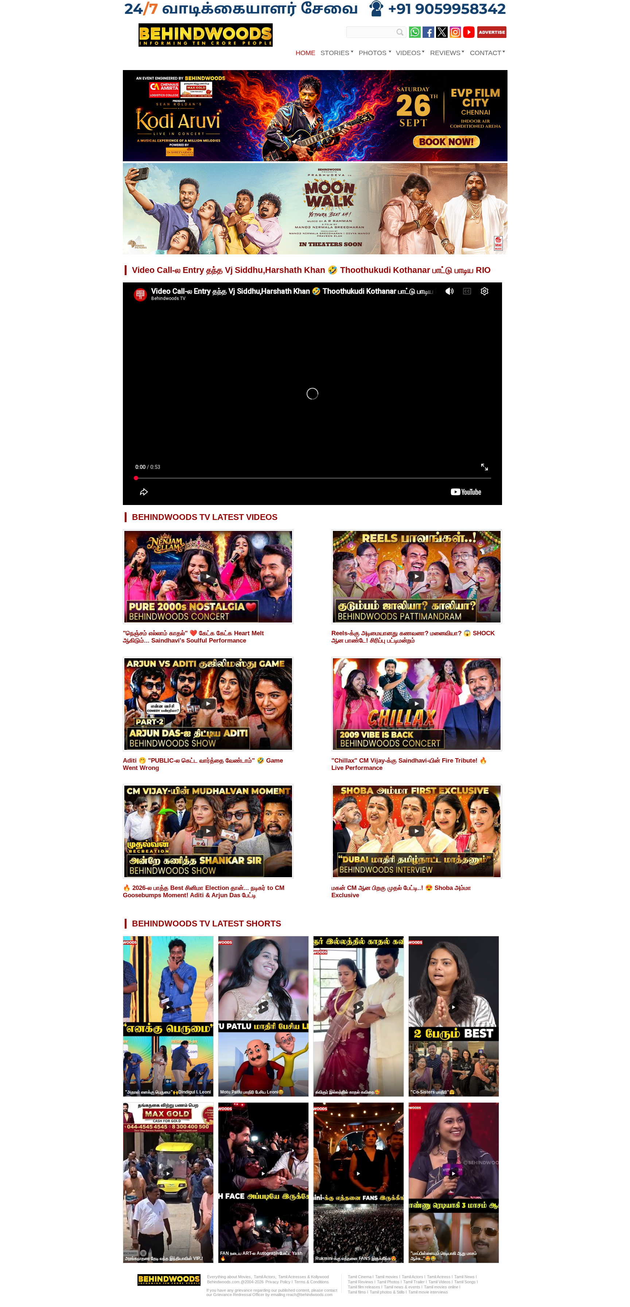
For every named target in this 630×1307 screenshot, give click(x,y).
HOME (305, 53)
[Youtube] (469, 32)
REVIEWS (445, 53)
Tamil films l (358, 1292)
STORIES (334, 53)
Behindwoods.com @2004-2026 (235, 1282)
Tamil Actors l (413, 1277)
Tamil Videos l (440, 1282)
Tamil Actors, (265, 1277)
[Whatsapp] (415, 32)
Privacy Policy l (278, 1282)
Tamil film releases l (365, 1287)
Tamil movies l (387, 1277)
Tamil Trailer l (415, 1282)
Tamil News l (465, 1277)
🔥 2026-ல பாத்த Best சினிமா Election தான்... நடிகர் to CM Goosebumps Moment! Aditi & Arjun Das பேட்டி (203, 891)
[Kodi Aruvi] (315, 159)
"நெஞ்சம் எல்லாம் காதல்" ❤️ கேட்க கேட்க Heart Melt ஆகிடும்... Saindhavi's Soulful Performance (193, 637)
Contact (485, 53)
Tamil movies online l (442, 1287)
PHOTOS (372, 53)
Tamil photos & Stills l (388, 1292)
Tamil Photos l (389, 1282)
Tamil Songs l (466, 1282)
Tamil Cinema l (360, 1277)
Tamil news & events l (403, 1287)
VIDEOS (408, 53)
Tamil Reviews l (361, 1282)
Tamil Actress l (439, 1277)
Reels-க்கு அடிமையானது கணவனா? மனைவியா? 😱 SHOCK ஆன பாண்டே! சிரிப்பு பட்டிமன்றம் (413, 637)
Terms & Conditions (311, 1282)
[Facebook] (428, 32)
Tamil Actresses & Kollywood (303, 1277)
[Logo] (206, 44)
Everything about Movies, (229, 1277)
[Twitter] (442, 32)
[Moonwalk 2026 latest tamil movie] (315, 252)
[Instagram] (455, 32)
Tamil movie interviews (428, 1292)
